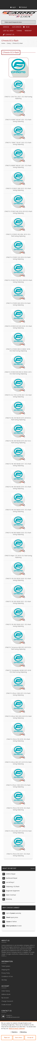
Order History (5, 991)
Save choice (18, 1037)
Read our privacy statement (17, 1028)
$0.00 (27, 27)
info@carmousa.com (13, 1017)
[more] (32, 868)
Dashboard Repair (11, 878)
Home (3, 43)
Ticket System (5, 966)
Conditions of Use (7, 976)
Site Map (4, 980)
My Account (5, 998)
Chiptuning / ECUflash (12, 886)
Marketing (24, 1032)
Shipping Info (5, 969)
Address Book (5, 994)
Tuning (19, 31)
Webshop (28, 31)
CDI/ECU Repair (10, 874)
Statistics (14, 1032)
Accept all (30, 1037)
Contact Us (10, 34)
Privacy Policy (5, 973)
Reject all (6, 1037)
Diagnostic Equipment (12, 891)
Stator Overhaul (11, 895)
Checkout (24, 7)
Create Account (6, 1004)
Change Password (7, 1001)
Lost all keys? (8, 31)
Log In (14, 7)
